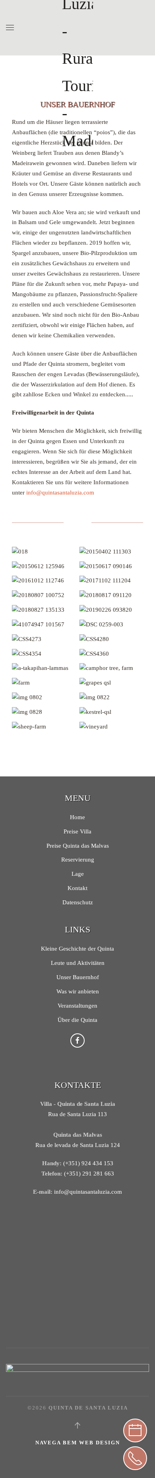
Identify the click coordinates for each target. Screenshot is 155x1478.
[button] (10, 27)
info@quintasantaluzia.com (60, 492)
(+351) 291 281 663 (89, 1173)
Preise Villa (77, 831)
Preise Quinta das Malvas (77, 846)
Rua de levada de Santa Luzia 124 (77, 1145)
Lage (78, 874)
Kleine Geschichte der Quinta (77, 948)
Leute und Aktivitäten (78, 963)
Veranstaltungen (77, 1005)
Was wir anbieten (77, 991)
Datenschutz (77, 902)
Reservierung (77, 859)
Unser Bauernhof (77, 977)
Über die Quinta (77, 1020)
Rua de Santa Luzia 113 (77, 1114)
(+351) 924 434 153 (88, 1163)
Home (77, 817)
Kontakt (77, 888)
